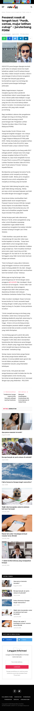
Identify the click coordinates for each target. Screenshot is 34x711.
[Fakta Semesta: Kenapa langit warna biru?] (17, 471)
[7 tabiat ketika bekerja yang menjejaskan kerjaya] (17, 550)
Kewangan (26, 697)
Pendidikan (8, 699)
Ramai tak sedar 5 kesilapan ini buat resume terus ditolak (22, 623)
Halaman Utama (7, 697)
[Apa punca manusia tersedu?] (17, 421)
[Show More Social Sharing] (30, 38)
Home (3, 12)
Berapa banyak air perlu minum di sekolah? (17, 457)
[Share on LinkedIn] (25, 38)
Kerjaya (16, 699)
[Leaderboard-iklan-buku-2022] (17, 3)
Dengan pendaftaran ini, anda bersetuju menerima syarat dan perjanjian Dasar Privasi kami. (17, 673)
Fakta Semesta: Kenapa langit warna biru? (17, 482)
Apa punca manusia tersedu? (12, 432)
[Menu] (3, 7)
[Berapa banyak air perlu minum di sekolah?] (17, 446)
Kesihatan (18, 697)
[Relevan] (18, 7)
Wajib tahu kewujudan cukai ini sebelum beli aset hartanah (23, 612)
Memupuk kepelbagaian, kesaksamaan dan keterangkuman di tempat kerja (23, 398)
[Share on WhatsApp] (4, 38)
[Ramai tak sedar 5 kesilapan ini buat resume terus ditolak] (17, 523)
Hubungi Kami (25, 699)
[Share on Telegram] (20, 38)
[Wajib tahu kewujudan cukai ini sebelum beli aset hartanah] (17, 496)
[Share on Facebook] (9, 38)
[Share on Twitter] (15, 38)
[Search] (31, 7)
